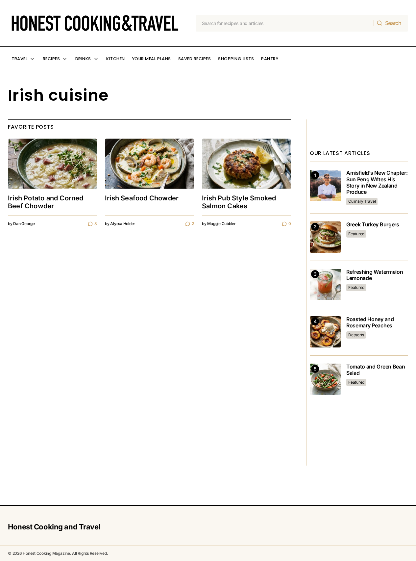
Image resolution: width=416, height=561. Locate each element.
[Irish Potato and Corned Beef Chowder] (52, 164)
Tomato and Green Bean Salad (375, 370)
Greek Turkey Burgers (372, 224)
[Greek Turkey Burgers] (325, 237)
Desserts (356, 334)
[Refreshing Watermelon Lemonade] (325, 284)
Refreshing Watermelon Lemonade (374, 275)
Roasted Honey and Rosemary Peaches (370, 322)
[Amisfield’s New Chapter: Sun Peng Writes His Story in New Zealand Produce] (325, 185)
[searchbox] (285, 23)
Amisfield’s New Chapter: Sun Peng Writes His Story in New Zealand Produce (376, 182)
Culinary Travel (362, 201)
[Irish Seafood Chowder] (149, 164)
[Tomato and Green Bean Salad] (325, 379)
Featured (356, 233)
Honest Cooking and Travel (54, 527)
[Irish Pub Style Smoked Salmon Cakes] (246, 164)
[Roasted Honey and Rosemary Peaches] (325, 331)
